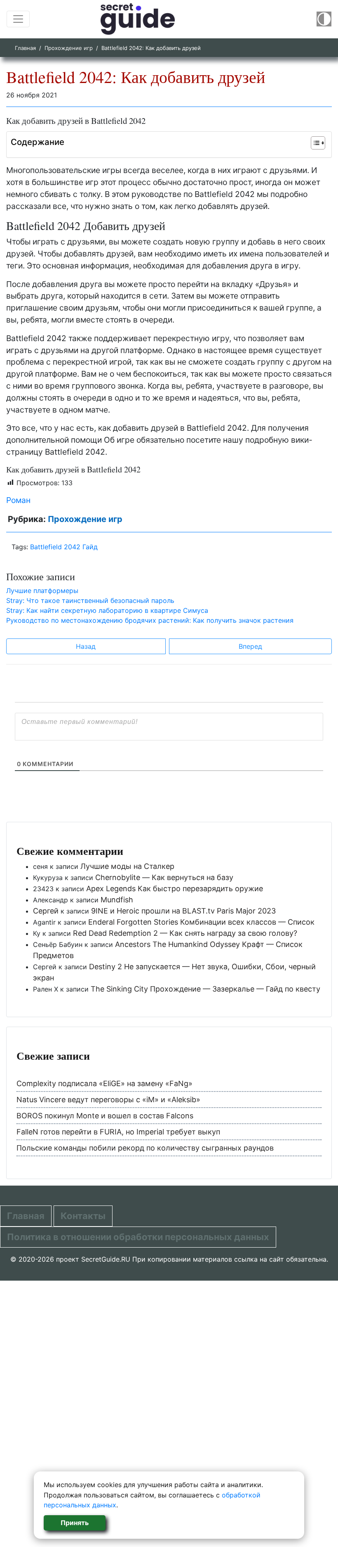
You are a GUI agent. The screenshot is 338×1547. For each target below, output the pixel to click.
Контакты (83, 1215)
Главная (25, 48)
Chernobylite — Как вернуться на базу (164, 877)
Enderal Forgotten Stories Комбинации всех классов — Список (201, 922)
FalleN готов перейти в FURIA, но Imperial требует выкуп (118, 1131)
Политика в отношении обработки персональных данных (138, 1236)
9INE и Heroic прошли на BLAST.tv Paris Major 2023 (183, 910)
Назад (86, 646)
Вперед (250, 646)
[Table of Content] (318, 142)
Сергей (46, 910)
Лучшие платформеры (42, 590)
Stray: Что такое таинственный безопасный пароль (90, 600)
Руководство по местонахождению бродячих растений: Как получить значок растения (149, 620)
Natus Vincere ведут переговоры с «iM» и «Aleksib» (108, 1099)
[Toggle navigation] (18, 19)
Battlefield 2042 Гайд (64, 547)
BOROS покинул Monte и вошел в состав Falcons (104, 1115)
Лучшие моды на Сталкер (127, 866)
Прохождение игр (69, 48)
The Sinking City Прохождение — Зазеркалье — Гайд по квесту (205, 989)
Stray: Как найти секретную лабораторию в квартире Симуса (107, 610)
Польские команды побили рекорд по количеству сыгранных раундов (145, 1148)
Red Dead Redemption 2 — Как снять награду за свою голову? (185, 933)
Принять (75, 1523)
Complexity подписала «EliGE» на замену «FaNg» (104, 1083)
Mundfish (117, 899)
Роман (18, 500)
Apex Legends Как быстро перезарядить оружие (174, 888)
